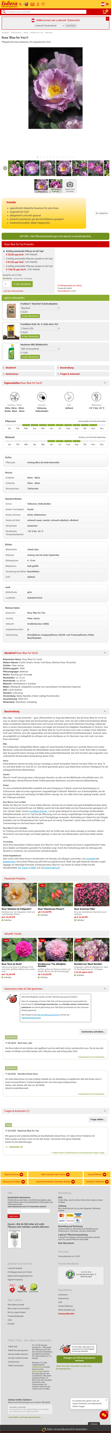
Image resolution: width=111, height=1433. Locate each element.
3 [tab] (44, 157)
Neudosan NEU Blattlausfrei (34, 344)
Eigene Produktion (15, 1280)
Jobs (10, 1320)
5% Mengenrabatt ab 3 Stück (70, 285)
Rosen (26, 33)
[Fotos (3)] (41, 186)
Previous (5, 168)
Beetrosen (49, 33)
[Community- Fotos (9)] (55, 186)
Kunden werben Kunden (18, 1358)
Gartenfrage (37, 1371)
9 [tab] (63, 157)
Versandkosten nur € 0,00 (69, 1256)
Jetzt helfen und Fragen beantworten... (25, 1417)
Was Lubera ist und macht (19, 1308)
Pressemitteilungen (16, 1316)
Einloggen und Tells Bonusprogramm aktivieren (79, 1359)
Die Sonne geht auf (50, 867)
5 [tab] (50, 157)
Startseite (5, 33)
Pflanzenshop (16, 33)
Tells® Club (12, 1346)
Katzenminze (9, 861)
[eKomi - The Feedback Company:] (70, 1274)
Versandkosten (64, 291)
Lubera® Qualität (15, 1268)
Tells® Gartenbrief (15, 1365)
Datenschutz (63, 1298)
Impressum (63, 1295)
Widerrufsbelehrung (66, 1310)
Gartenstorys (13, 1362)
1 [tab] (37, 157)
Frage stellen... (98, 1119)
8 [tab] (60, 157)
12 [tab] (73, 157)
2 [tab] (41, 157)
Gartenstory (37, 1367)
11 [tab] (70, 157)
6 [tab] (54, 157)
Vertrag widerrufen (66, 1314)
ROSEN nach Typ (37, 33)
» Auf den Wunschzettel (13, 291)
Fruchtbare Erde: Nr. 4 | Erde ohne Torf (39, 324)
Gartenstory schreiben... (93, 1031)
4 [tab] (47, 157)
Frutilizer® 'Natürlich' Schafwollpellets (39, 304)
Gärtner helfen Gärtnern (18, 1354)
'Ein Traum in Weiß (27, 867)
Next (106, 168)
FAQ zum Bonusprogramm (48, 1015)
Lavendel (90, 858)
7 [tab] (57, 157)
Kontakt (11, 1324)
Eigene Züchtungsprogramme (20, 1276)
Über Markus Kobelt (16, 1305)
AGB (60, 1302)
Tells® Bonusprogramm (18, 1350)
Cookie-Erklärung (65, 1306)
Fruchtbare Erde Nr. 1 (39, 811)
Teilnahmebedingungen (31, 1018)
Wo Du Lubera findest (17, 1312)
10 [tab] (67, 157)
